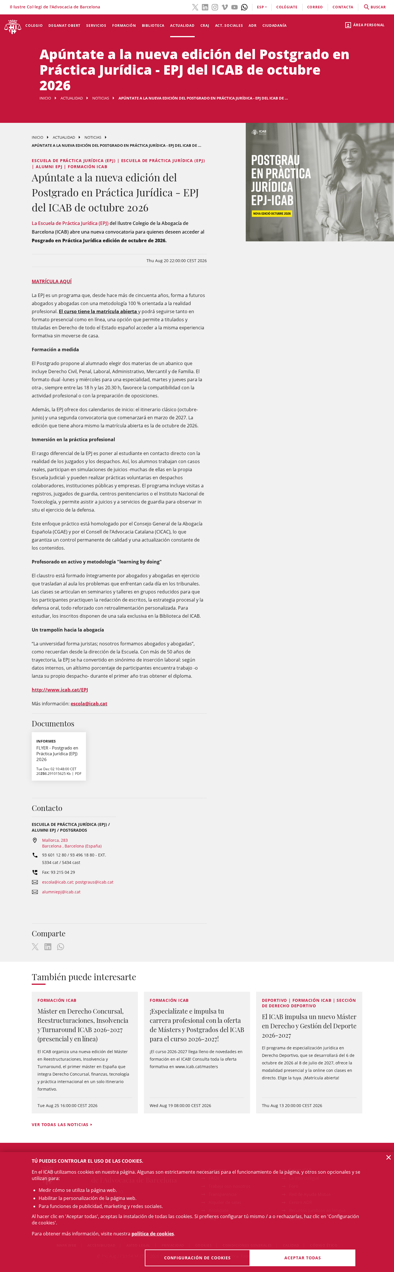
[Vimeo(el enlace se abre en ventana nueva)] (225, 6)
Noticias (100, 98)
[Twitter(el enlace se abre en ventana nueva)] (195, 6)
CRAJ (204, 25)
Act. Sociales (229, 25)
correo (315, 7)
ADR (252, 25)
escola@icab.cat (89, 703)
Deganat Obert (64, 25)
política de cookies (153, 1233)
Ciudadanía (274, 25)
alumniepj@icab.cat (61, 892)
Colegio (34, 25)
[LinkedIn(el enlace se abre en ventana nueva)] (205, 6)
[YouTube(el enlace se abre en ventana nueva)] (234, 6)
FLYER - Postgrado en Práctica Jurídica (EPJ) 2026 (57, 753)
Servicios (96, 25)
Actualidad (182, 25)
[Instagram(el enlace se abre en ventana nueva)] (215, 6)
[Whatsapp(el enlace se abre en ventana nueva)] (244, 6)
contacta (343, 7)
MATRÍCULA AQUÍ (52, 281)
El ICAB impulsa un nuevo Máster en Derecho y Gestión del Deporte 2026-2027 (309, 1025)
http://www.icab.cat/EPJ (60, 690)
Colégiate (287, 7)
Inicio (45, 98)
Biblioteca (153, 25)
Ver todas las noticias (60, 1124)
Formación (124, 25)
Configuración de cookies (197, 1257)
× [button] (389, 1157)
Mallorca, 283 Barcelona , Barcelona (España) (72, 843)
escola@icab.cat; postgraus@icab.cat (77, 882)
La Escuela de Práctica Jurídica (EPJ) (70, 223)
